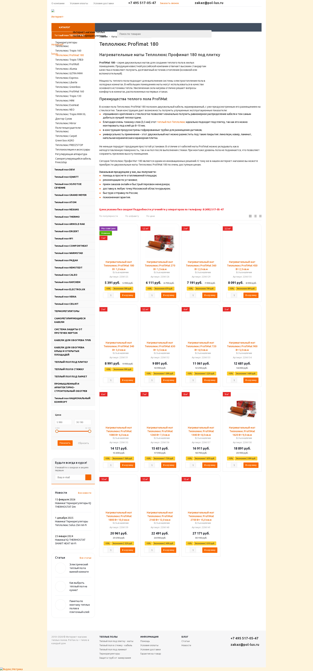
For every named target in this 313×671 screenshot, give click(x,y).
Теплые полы (108, 636)
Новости (186, 645)
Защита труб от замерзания (115, 657)
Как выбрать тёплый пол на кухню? (78, 586)
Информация (149, 636)
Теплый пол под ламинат (113, 649)
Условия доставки (150, 649)
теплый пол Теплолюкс (171, 122)
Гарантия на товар (150, 653)
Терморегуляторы (109, 653)
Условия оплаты (149, 645)
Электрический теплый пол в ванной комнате (79, 568)
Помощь (145, 641)
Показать (65, 443)
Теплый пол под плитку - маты (116, 641)
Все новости (84, 493)
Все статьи (85, 558)
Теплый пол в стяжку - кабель (115, 645)
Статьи (185, 641)
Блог (184, 636)
